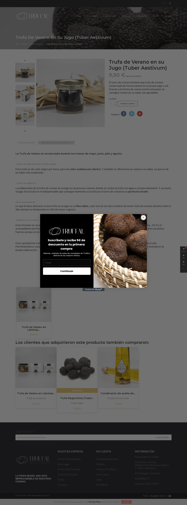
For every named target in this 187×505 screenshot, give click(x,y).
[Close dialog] (143, 217)
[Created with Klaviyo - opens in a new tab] (93, 289)
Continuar (66, 271)
